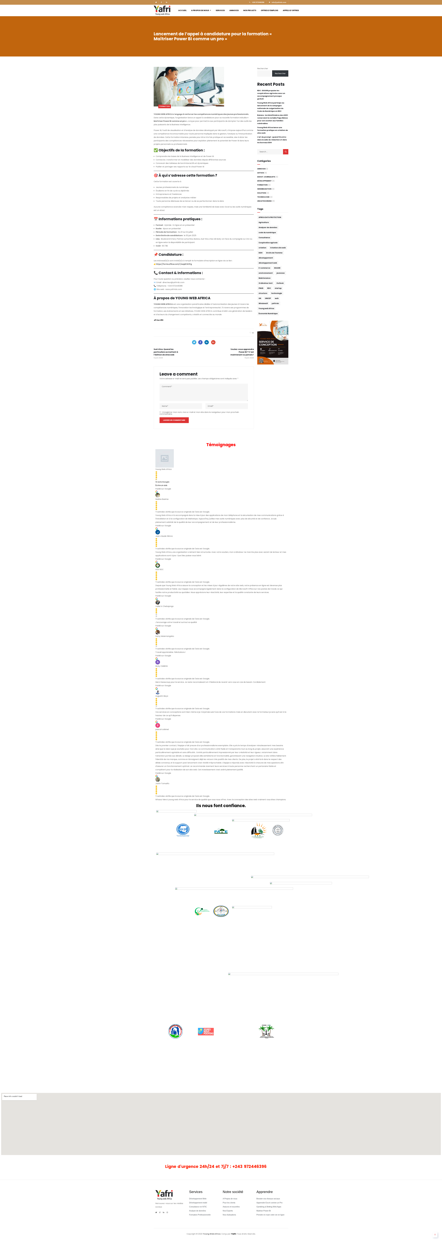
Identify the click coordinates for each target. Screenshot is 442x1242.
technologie (276, 293)
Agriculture (264, 222)
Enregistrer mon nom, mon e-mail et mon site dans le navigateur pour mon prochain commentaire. (199, 413)
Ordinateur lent (266, 283)
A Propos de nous (200, 10)
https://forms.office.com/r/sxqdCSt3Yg (174, 264)
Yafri (233, 1234)
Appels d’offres (291, 10)
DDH (260, 253)
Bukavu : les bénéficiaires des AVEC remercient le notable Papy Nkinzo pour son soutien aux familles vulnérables (272, 119)
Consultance (264, 237)
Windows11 (263, 303)
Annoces (234, 10)
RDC (269, 288)
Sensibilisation (264, 189)
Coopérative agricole (268, 242)
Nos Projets (249, 10)
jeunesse (281, 273)
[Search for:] (272, 151)
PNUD (261, 288)
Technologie (263, 197)
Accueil (182, 10)
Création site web (278, 248)
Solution (261, 193)
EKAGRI (277, 268)
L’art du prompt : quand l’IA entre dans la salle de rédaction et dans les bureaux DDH (272, 140)
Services (220, 10)
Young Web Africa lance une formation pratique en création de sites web (272, 130)
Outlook (280, 283)
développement (266, 258)
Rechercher (262, 68)
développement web (268, 263)
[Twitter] (156, 2)
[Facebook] (200, 342)
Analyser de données (268, 227)
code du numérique (267, 232)
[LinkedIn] (206, 342)
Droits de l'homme (274, 253)
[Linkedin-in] (166, 2)
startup (278, 288)
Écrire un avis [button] (161, 485)
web (277, 298)
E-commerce (264, 268)
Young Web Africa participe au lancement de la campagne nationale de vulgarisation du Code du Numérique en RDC (270, 107)
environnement (266, 273)
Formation (164, 106)
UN (260, 298)
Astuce (260, 173)
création (262, 248)
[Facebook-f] (161, 2)
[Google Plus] (213, 342)
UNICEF (268, 298)
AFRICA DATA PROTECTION (270, 217)
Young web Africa (266, 308)
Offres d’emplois (269, 10)
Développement (264, 181)
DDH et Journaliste (266, 177)
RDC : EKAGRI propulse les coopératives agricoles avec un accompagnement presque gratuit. (271, 94)
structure (263, 293)
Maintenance (264, 278)
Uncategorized (264, 201)
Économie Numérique (268, 313)
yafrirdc (275, 303)
